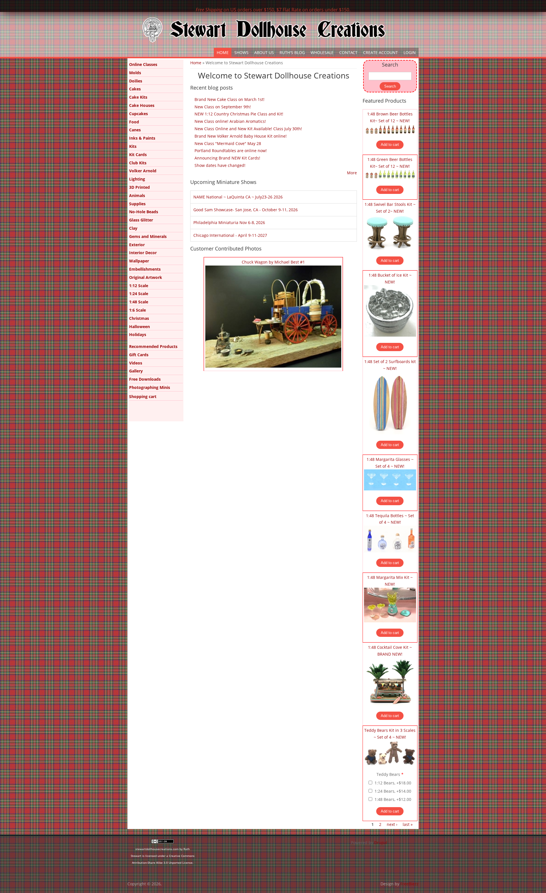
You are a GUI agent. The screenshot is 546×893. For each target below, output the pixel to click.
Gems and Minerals (148, 236)
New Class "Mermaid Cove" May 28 (228, 143)
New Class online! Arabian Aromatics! (230, 121)
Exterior (137, 244)
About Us (264, 52)
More (352, 172)
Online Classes (143, 64)
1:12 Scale (138, 285)
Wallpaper (139, 261)
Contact (348, 52)
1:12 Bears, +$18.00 (393, 783)
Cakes (135, 89)
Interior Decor (143, 252)
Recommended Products (153, 346)
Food (134, 122)
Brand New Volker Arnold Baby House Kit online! (241, 136)
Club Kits (137, 162)
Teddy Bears (390, 774)
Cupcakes (138, 113)
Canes (135, 129)
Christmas (139, 318)
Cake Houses (141, 105)
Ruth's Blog (292, 52)
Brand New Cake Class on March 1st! (229, 99)
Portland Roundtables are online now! (231, 150)
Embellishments (145, 269)
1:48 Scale (138, 301)
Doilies (135, 81)
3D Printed (139, 187)
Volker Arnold (142, 170)
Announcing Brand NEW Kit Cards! (227, 158)
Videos (135, 363)
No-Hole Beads (143, 211)
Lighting (137, 179)
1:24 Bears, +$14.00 (393, 791)
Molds (135, 72)
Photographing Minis (149, 387)
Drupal (380, 842)
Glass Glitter (141, 220)
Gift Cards (138, 354)
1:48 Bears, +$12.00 (393, 799)
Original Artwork (145, 277)
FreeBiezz (409, 883)
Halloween (139, 326)
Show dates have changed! (220, 165)
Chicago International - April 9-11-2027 (230, 235)
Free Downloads (145, 379)
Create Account (380, 52)
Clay (133, 228)
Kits (132, 146)
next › (392, 824)
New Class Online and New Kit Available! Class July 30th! (248, 128)
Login (410, 52)
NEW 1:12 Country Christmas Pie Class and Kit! (239, 114)
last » (408, 824)
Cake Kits (138, 97)
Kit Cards (138, 154)
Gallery (136, 371)
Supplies (137, 203)
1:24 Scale (138, 293)
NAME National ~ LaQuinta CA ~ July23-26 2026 (238, 197)
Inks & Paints (142, 138)
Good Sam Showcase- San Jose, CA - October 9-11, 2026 (245, 209)
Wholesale (322, 52)
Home (223, 52)
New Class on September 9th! (223, 106)
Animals (137, 195)
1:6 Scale (137, 310)
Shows (241, 52)
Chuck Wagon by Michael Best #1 (273, 262)
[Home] (263, 30)
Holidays (137, 334)
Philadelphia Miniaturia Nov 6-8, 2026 (229, 222)
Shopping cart (142, 396)
